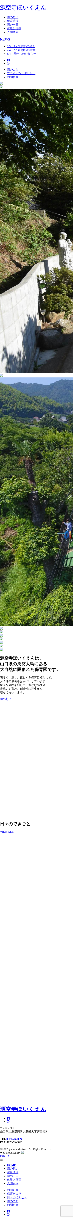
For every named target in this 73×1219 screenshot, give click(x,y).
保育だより (14, 1193)
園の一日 (12, 24)
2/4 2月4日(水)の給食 (21, 50)
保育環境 (12, 20)
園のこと (12, 69)
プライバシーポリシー (21, 73)
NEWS (5, 39)
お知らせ (12, 1189)
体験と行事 (14, 28)
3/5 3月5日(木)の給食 (21, 46)
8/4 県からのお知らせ (21, 53)
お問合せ (12, 77)
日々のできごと (17, 1197)
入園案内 (12, 32)
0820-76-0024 (14, 1138)
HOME (11, 1165)
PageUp (4, 1155)
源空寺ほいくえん (23, 7)
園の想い (12, 17)
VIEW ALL (7, 831)
